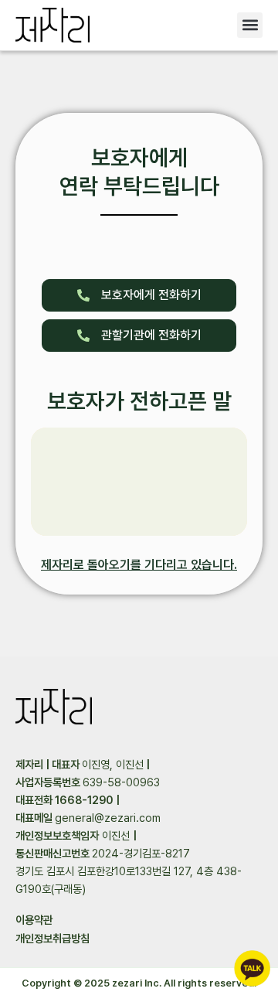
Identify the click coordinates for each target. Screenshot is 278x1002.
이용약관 (34, 919)
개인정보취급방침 (52, 938)
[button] (250, 25)
